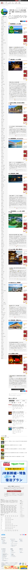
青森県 (7, 516)
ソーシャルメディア (13, 556)
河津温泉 (2, 227)
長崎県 (8, 530)
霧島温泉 (2, 358)
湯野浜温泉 (2, 78)
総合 (20, 402)
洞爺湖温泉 (2, 29)
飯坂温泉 (2, 82)
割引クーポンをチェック (26, 44)
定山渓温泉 (2, 505)
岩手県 (9, 516)
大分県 (12, 530)
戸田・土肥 (14, 408)
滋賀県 (6, 525)
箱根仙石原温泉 (3, 140)
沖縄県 (17, 530)
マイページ (23, 0)
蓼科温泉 (2, 162)
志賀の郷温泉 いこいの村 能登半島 (18, 212)
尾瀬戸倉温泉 (2, 112)
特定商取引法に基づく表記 (4, 565)
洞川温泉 (2, 286)
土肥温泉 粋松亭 (14, 353)
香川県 (8, 528)
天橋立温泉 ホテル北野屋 (15, 59)
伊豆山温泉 (2, 218)
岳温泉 (2, 85)
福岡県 (5, 530)
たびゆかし (21, 514)
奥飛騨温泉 (2, 243)
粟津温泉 (2, 199)
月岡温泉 (2, 178)
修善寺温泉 (2, 212)
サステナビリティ (13, 552)
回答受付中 (17, 400)
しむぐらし (21, 541)
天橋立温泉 (2, 262)
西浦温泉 (2, 249)
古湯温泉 (2, 327)
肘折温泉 (2, 75)
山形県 (15, 516)
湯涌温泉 (2, 203)
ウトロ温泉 (2, 25)
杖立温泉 (2, 339)
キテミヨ (21, 509)
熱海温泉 (2, 209)
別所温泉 (2, 172)
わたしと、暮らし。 (22, 508)
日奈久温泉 (2, 342)
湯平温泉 (2, 355)
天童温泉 (2, 72)
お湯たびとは (21, 501)
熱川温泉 (2, 237)
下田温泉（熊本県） (3, 336)
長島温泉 (2, 258)
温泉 (22, 422)
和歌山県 (16, 525)
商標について (3, 566)
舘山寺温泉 (2, 228)
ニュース (12, 553)
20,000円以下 (14, 433)
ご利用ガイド (21, 502)
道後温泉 (2, 318)
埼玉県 (6, 519)
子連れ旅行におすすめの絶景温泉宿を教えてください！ (20, 55)
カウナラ (21, 512)
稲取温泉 (2, 221)
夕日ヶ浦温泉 (2, 271)
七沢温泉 (2, 134)
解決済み (24, 400)
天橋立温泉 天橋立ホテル (16, 320)
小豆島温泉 (2, 317)
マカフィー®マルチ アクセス (5, 559)
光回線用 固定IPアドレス (5, 554)
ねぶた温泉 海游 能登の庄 (16, 249)
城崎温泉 (2, 274)
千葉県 (8, 519)
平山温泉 (2, 343)
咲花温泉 (2, 187)
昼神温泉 (2, 171)
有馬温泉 (12, 509)
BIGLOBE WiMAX (5, 543)
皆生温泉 (2, 296)
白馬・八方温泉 (3, 168)
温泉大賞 (21, 540)
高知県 (12, 528)
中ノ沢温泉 (2, 88)
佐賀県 (6, 530)
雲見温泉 (2, 230)
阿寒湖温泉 (2, 23)
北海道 (5, 516)
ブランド (12, 551)
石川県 (20, 422)
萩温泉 (2, 311)
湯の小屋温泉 (2, 119)
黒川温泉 (7, 511)
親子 (17, 414)
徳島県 (6, 528)
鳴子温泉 (2, 506)
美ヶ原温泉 (2, 153)
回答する (17, 0)
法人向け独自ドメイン (5, 560)
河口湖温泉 (2, 143)
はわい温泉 (2, 299)
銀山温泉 (12, 506)
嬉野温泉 (2, 324)
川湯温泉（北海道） (3, 26)
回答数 (14, 402)
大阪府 (10, 525)
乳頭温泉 (2, 54)
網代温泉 (2, 215)
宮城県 (11, 516)
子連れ (23, 414)
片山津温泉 (2, 200)
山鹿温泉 (2, 345)
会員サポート (21, 552)
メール (21, 551)
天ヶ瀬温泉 (2, 349)
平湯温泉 (2, 240)
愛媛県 (10, 528)
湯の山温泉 (2, 259)
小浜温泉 (2, 330)
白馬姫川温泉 (2, 169)
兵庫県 (12, 525)
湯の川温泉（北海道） (3, 22)
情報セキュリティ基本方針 (11, 565)
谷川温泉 (2, 116)
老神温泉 (2, 110)
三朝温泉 (10, 510)
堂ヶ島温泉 (2, 234)
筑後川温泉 (2, 321)
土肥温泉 (17, 408)
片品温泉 (2, 113)
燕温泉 (2, 190)
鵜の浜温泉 (2, 184)
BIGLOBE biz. (4, 550)
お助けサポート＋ (13, 540)
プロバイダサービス (5, 553)
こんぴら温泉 (2, 315)
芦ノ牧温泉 (2, 81)
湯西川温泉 (2, 103)
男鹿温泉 (2, 57)
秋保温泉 (2, 47)
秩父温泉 (2, 122)
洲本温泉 (2, 283)
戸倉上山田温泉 (3, 165)
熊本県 (10, 530)
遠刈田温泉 (2, 50)
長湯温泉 (2, 352)
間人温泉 (2, 268)
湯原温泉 (2, 305)
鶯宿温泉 (2, 41)
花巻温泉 (2, 44)
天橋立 (17, 415)
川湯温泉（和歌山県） (3, 290)
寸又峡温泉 (2, 231)
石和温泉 (2, 141)
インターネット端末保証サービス (14, 542)
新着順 (12, 402)
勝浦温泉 (2, 289)
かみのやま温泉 (3, 69)
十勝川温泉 (7, 505)
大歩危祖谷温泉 (3, 314)
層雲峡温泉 (2, 28)
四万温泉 (2, 109)
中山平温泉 (2, 51)
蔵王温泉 (2, 60)
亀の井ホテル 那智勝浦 (15, 282)
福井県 (10, 522)
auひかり (4, 541)
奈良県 (14, 525)
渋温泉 (2, 159)
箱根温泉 (2, 131)
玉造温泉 (13, 510)
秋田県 (13, 516)
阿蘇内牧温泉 (2, 333)
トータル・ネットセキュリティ (14, 543)
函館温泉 (2, 32)
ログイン (26, 0)
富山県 (6, 522)
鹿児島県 (15, 530)
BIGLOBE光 (4, 540)
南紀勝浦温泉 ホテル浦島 (15, 23)
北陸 (18, 422)
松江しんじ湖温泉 (3, 302)
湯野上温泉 (2, 91)
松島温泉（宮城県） (3, 53)
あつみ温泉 (2, 66)
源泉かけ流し (20, 408)
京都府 (15, 415)
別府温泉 (2, 346)
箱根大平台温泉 (3, 137)
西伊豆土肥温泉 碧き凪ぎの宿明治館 (17, 103)
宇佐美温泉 (2, 224)
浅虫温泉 (2, 35)
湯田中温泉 (2, 175)
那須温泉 (2, 100)
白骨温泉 (2, 150)
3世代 (21, 414)
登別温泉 (2, 19)
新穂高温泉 (7, 509)
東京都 (10, 519)
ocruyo (21, 506)
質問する (20, 0)
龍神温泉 (2, 293)
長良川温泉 (2, 246)
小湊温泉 (2, 125)
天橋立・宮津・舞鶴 (21, 415)
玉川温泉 (2, 56)
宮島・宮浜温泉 (3, 308)
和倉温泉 (2, 196)
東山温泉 (7, 506)
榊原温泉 (2, 256)
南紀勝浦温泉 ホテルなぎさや (17, 138)
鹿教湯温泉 (2, 156)
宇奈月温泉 (2, 193)
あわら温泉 (2, 206)
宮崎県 (13, 530)
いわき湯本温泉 (3, 84)
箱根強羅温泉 (2, 138)
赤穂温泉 (2, 277)
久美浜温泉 (2, 265)
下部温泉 (2, 144)
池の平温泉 (2, 181)
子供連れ (15, 414)
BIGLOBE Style (13, 555)
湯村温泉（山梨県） (3, 147)
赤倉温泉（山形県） (3, 63)
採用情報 (12, 554)
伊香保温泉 (2, 106)
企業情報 (12, 550)
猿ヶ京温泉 (2, 115)
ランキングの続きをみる (18, 389)
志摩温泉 (2, 255)
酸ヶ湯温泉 (12, 511)
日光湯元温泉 (2, 94)
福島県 (17, 516)
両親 (14, 422)
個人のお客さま (3, 537)
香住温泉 (2, 280)
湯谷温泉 (2, 252)
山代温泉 (2, 202)
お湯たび (21, 507)
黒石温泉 (2, 38)
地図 (24, 34)
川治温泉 (2, 97)
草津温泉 (14, 506)
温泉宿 (13, 409)
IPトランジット (4, 557)
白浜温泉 (2, 287)
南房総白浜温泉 (3, 128)
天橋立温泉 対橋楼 (15, 173)
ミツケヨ (21, 513)
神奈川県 (12, 519)
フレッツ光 (4, 552)
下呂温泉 (2, 509)
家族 (13, 414)
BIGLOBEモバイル (5, 542)
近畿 (13, 415)
